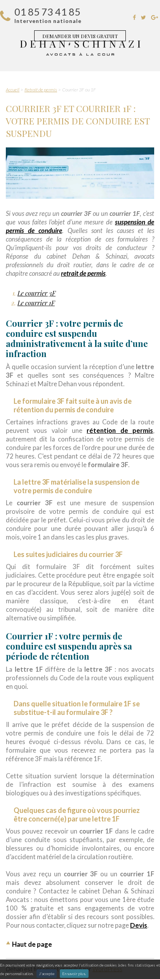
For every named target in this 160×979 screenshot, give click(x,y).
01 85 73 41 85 (47, 12)
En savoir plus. (74, 973)
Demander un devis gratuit (80, 36)
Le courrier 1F (36, 303)
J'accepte (46, 973)
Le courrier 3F (36, 293)
